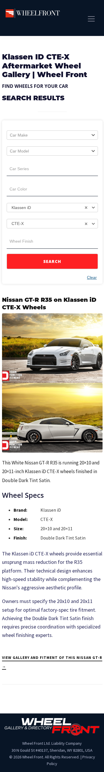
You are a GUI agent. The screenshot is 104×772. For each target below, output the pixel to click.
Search (52, 261)
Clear (92, 277)
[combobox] (52, 135)
